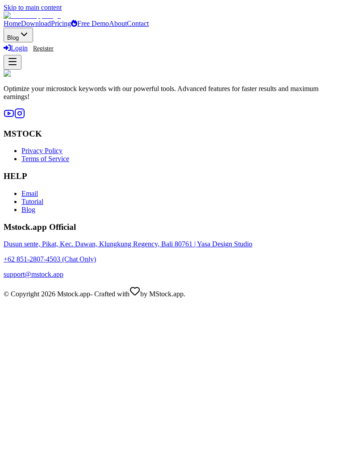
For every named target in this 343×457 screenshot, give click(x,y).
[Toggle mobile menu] (12, 62)
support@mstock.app (33, 274)
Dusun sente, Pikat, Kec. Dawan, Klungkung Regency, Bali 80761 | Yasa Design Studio (128, 244)
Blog (28, 209)
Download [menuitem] (36, 23)
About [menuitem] (118, 23)
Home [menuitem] (12, 23)
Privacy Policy (42, 150)
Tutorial (32, 201)
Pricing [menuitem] (61, 23)
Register (43, 48)
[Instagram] (19, 116)
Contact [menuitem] (138, 23)
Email (29, 193)
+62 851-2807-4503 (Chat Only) (50, 259)
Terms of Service (45, 158)
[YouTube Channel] (9, 116)
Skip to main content (33, 7)
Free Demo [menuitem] (93, 23)
